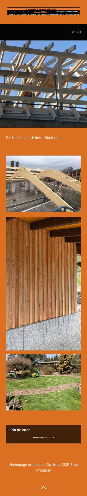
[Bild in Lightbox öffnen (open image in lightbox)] (43, 283)
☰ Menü (74, 32)
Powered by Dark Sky (43, 437)
